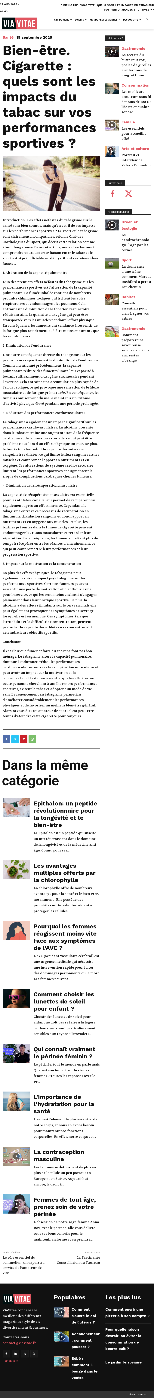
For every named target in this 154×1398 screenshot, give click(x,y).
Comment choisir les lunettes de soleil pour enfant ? (64, 1001)
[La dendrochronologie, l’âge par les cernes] (112, 225)
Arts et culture (135, 148)
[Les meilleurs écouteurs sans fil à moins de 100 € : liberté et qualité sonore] (112, 88)
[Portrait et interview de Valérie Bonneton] (112, 151)
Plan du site (10, 1361)
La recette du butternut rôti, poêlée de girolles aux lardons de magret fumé (136, 65)
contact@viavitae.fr (19, 1343)
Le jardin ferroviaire (123, 1362)
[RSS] (24, 1353)
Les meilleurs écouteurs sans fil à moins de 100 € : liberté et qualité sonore (136, 102)
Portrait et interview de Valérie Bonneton (136, 160)
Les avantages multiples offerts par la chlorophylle (65, 873)
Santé (8, 37)
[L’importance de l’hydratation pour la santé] (16, 1101)
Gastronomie (133, 48)
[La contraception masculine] (16, 1156)
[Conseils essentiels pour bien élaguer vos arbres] (112, 300)
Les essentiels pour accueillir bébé (134, 133)
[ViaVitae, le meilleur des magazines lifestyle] (19, 23)
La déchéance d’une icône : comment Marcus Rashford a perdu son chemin (136, 276)
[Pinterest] (23, 739)
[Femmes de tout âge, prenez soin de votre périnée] (16, 1204)
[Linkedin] (15, 1353)
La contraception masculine (59, 1155)
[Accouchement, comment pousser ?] (61, 1336)
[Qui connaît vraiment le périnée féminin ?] (16, 1053)
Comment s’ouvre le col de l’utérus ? (84, 1315)
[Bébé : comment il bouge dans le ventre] (61, 1361)
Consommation (135, 85)
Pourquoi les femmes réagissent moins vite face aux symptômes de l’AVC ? (65, 937)
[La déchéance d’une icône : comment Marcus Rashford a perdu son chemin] (112, 263)
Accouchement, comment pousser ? (86, 1340)
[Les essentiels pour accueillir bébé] (112, 125)
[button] (147, 20)
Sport (127, 260)
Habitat (128, 297)
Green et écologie (130, 225)
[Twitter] (15, 739)
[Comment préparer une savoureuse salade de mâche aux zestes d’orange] (112, 331)
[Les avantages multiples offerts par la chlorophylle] (16, 870)
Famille (128, 122)
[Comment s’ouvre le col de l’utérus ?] (61, 1312)
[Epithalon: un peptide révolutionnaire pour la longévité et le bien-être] (16, 807)
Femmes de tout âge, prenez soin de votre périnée (65, 1207)
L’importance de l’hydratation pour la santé (64, 1104)
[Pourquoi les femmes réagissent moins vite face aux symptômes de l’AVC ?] (16, 930)
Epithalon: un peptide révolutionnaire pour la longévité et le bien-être (65, 814)
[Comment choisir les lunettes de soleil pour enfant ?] (16, 998)
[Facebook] (6, 739)
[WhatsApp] (32, 739)
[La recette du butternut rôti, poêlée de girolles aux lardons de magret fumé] (112, 51)
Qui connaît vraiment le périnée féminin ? (64, 1053)
